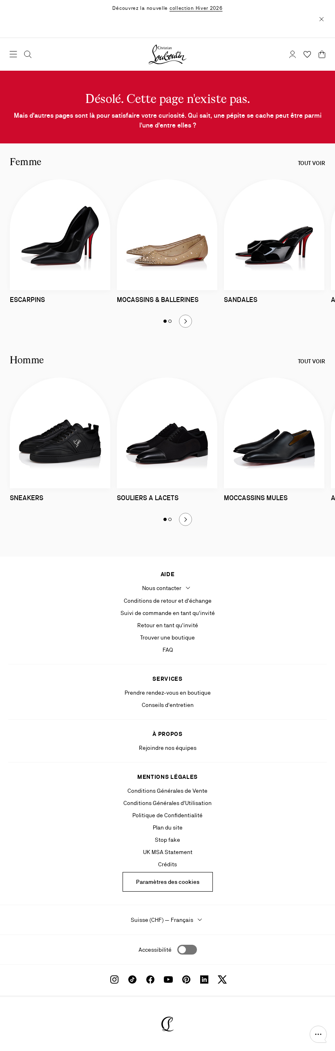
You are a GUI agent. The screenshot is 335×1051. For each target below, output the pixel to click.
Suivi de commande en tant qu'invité (168, 613)
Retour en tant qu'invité (167, 625)
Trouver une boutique (167, 637)
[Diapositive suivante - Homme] (185, 519)
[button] (318, 1034)
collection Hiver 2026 (196, 8)
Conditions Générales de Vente (167, 790)
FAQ (168, 649)
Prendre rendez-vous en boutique (168, 692)
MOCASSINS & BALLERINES (158, 300)
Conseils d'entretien (168, 705)
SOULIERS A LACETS (148, 498)
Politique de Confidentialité (167, 815)
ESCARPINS (27, 300)
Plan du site (168, 827)
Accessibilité (155, 949)
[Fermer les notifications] (321, 19)
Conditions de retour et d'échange (168, 600)
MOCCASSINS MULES (256, 498)
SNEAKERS (26, 498)
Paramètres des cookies (167, 882)
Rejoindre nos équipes (168, 748)
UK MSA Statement (167, 852)
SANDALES (240, 300)
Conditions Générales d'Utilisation (167, 803)
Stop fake (167, 839)
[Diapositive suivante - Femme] (185, 321)
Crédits (167, 864)
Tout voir (311, 163)
